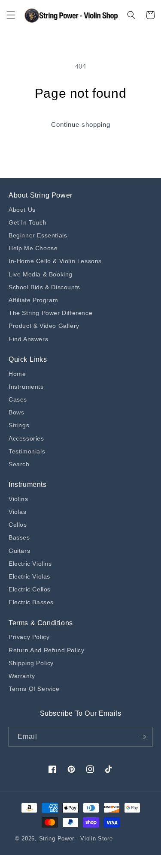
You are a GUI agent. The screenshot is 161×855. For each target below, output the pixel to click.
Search (19, 464)
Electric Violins (30, 563)
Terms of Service (34, 688)
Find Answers (28, 339)
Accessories (26, 438)
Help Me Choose (33, 248)
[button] (10, 15)
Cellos (18, 524)
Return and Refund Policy (46, 650)
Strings (19, 425)
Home (17, 373)
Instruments (26, 386)
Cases (18, 399)
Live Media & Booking (41, 274)
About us (22, 209)
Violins (18, 498)
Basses (19, 537)
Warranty (22, 675)
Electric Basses (31, 602)
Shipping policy (31, 663)
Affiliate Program (33, 300)
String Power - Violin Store (76, 838)
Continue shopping (80, 124)
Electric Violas (29, 576)
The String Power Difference (50, 312)
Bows (16, 412)
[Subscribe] (142, 737)
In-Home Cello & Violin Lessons (55, 261)
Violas (18, 511)
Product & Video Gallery (44, 325)
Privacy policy (29, 636)
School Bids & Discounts (44, 287)
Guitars (19, 550)
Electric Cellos (30, 589)
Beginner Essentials (38, 235)
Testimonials (27, 451)
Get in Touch (27, 222)
